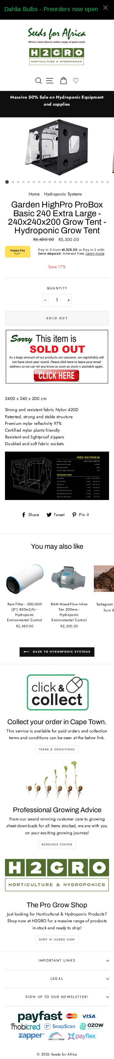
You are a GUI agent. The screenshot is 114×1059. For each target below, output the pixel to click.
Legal (57, 978)
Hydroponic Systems (63, 194)
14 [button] (76, 182)
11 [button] (60, 182)
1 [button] (7, 182)
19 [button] (102, 182)
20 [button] (107, 182)
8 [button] (44, 182)
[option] (57, 100)
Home (34, 194)
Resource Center (57, 844)
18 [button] (97, 182)
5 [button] (28, 182)
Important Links (57, 960)
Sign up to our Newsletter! (56, 996)
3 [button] (18, 182)
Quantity (57, 288)
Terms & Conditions (57, 749)
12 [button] (65, 182)
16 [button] (86, 182)
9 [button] (50, 182)
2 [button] (13, 182)
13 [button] (71, 182)
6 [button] (34, 182)
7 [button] (39, 182)
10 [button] (55, 182)
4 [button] (23, 182)
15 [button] (81, 182)
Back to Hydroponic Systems (61, 651)
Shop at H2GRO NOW (57, 939)
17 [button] (92, 182)
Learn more (95, 253)
